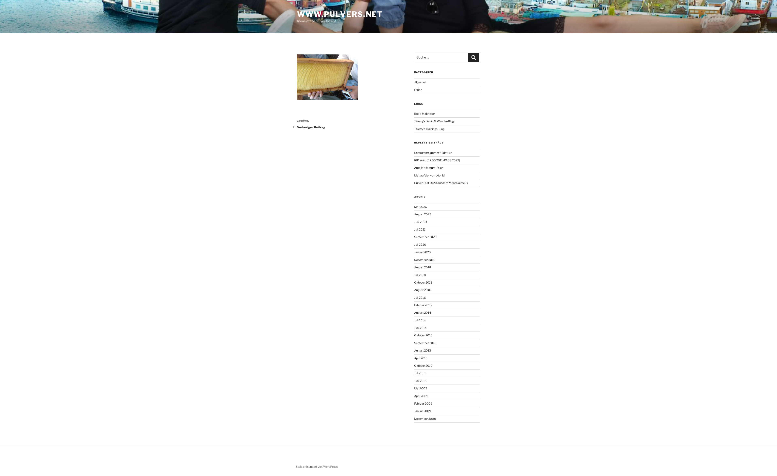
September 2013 (425, 343)
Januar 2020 (422, 252)
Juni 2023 (420, 222)
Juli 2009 (420, 373)
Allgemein (420, 82)
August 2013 (422, 350)
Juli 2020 (420, 244)
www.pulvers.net (340, 14)
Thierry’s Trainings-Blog (429, 129)
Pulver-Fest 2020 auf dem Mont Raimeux (441, 183)
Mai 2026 (420, 206)
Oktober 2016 (423, 282)
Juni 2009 (420, 380)
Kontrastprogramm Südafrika (433, 152)
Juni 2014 (420, 327)
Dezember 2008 (425, 418)
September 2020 (425, 237)
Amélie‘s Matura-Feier (428, 167)
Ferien (418, 89)
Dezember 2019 (424, 259)
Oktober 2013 (423, 335)
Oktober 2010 (423, 365)
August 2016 (422, 290)
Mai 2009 (420, 388)
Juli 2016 (420, 297)
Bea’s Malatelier (424, 113)
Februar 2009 (423, 403)
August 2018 (422, 267)
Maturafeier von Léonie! (429, 175)
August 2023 (422, 214)
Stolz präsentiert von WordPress (317, 466)
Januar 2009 (422, 411)
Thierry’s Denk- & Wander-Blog (434, 121)
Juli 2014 (420, 320)
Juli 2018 (420, 274)
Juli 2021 (420, 229)
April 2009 (421, 396)
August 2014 (422, 312)
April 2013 (421, 358)
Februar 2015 (423, 305)
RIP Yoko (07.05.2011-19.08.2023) (437, 160)
